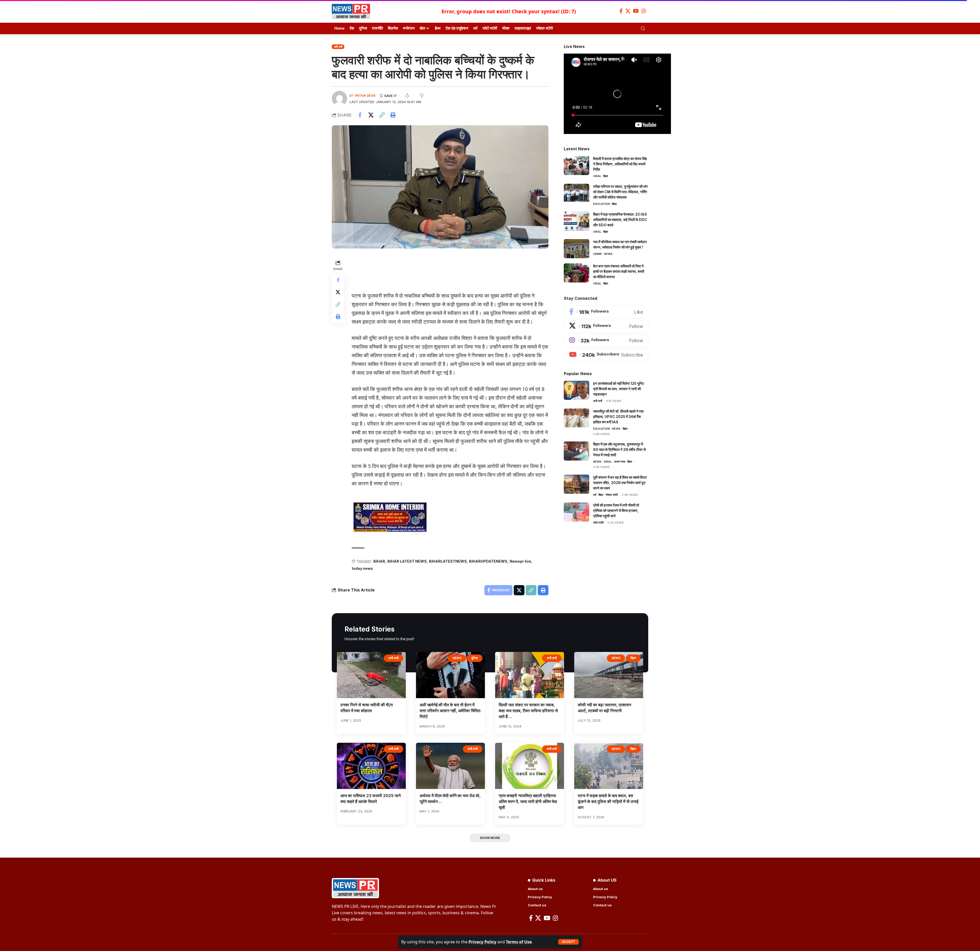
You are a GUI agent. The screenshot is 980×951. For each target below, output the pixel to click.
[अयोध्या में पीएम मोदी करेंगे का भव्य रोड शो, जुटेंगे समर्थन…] (450, 766)
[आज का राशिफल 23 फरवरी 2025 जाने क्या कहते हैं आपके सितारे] (371, 766)
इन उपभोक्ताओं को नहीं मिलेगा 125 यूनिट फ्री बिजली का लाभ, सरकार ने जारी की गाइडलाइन (618, 388)
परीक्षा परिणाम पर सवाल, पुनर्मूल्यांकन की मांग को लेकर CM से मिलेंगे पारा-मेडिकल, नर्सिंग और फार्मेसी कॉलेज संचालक (620, 191)
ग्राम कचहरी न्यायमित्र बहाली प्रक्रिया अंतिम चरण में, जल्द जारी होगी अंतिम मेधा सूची (528, 801)
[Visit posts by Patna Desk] (339, 98)
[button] (568, 942)
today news (362, 568)
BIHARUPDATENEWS (488, 561)
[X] (628, 11)
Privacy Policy (482, 942)
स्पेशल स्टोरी (612, 495)
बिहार (605, 176)
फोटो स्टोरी (598, 522)
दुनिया (474, 658)
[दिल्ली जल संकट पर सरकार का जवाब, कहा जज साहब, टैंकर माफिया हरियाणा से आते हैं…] (529, 675)
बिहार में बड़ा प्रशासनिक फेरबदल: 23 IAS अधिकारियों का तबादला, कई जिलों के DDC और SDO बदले (620, 219)
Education (601, 204)
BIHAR (379, 561)
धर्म (594, 495)
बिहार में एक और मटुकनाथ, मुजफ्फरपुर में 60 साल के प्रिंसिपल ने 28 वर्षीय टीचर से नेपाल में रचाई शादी (619, 449)
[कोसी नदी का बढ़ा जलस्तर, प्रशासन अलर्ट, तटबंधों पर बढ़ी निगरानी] (608, 675)
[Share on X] (371, 115)
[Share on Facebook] (360, 115)
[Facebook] (621, 11)
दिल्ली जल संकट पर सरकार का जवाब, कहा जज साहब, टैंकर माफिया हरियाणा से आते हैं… (528, 710)
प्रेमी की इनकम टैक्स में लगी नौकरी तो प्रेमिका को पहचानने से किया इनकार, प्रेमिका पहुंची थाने (616, 510)
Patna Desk (365, 95)
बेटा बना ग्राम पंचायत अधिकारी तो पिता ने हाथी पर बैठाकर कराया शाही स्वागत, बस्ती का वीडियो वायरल (618, 271)
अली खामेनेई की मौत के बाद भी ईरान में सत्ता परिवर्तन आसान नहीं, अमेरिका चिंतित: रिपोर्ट (450, 710)
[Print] (393, 115)
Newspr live (520, 561)
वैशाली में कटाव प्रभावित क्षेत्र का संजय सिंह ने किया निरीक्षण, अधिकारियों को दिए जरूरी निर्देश (620, 163)
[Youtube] (606, 354)
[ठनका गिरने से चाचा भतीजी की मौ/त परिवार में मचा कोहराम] (371, 675)
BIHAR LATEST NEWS (407, 561)
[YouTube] (636, 11)
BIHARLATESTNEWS (448, 561)
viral (597, 176)
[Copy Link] (382, 115)
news (608, 254)
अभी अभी (338, 46)
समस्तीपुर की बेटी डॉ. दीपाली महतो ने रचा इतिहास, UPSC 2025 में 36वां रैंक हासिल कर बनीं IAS (618, 416)
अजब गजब (619, 461)
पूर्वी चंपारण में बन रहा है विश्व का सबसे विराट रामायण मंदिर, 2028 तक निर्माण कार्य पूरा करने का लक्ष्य (620, 482)
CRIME (597, 254)
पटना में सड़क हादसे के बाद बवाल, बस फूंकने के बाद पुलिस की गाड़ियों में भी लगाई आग (608, 801)
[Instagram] (643, 11)
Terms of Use (519, 942)
